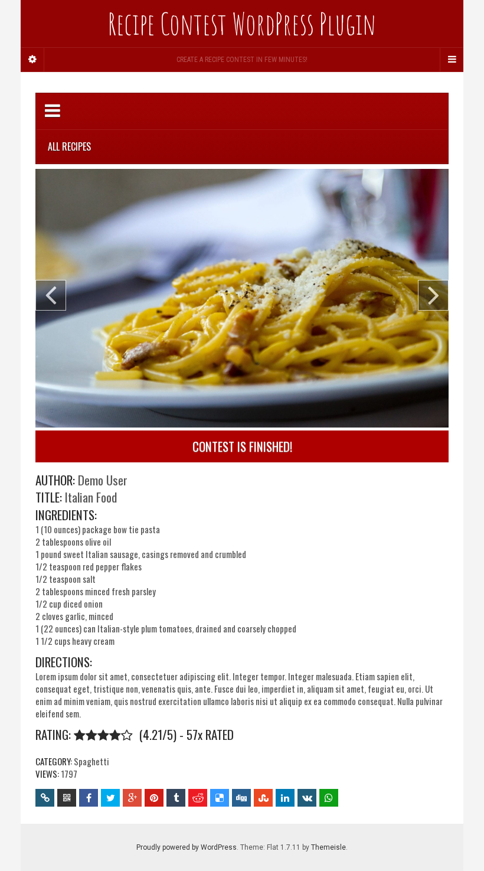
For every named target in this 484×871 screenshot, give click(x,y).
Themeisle (328, 847)
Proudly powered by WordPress (186, 847)
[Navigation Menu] (451, 59)
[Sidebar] (32, 59)
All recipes (69, 146)
